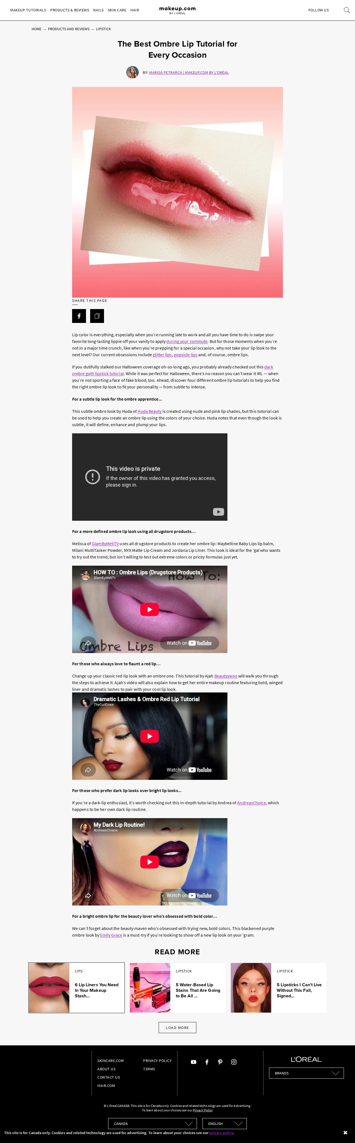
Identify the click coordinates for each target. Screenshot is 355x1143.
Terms (149, 1068)
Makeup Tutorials (28, 9)
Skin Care (117, 9)
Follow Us (318, 9)
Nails (98, 9)
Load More (177, 1027)
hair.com (106, 1085)
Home (36, 28)
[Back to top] (342, 1130)
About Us (106, 1068)
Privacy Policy (157, 1060)
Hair (134, 9)
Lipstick (103, 28)
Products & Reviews (69, 9)
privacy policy (221, 1132)
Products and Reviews (68, 28)
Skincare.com (110, 1060)
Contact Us (108, 1077)
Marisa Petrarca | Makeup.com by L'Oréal (189, 72)
